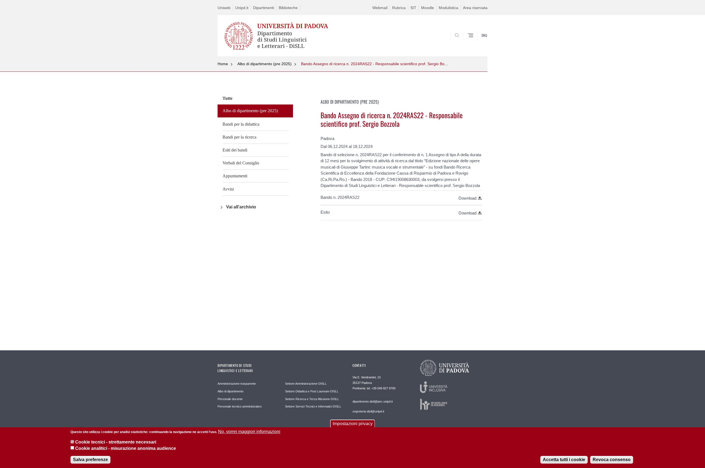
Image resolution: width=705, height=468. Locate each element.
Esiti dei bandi (235, 150)
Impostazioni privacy (353, 423)
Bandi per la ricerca (239, 137)
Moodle (427, 7)
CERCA (479, 43)
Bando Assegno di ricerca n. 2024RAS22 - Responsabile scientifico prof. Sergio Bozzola (377, 64)
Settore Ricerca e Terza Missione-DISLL (312, 399)
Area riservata (475, 7)
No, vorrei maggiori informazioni (249, 431)
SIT (413, 7)
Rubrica (399, 7)
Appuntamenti (235, 176)
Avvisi (228, 189)
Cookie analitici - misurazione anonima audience (125, 448)
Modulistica (448, 7)
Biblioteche (288, 7)
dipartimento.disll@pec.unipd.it (372, 401)
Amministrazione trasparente (237, 383)
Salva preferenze (90, 459)
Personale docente (230, 399)
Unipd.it (241, 7)
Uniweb (224, 7)
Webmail (379, 7)
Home (223, 64)
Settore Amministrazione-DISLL (306, 383)
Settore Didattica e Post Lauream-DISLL (311, 391)
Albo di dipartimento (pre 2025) (264, 64)
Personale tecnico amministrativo (240, 406)
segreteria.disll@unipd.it (368, 411)
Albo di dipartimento (230, 391)
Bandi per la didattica (241, 124)
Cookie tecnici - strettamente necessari (115, 442)
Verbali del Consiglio (241, 163)
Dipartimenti (263, 7)
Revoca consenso (612, 459)
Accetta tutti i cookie (564, 459)
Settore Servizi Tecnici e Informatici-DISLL (313, 406)
